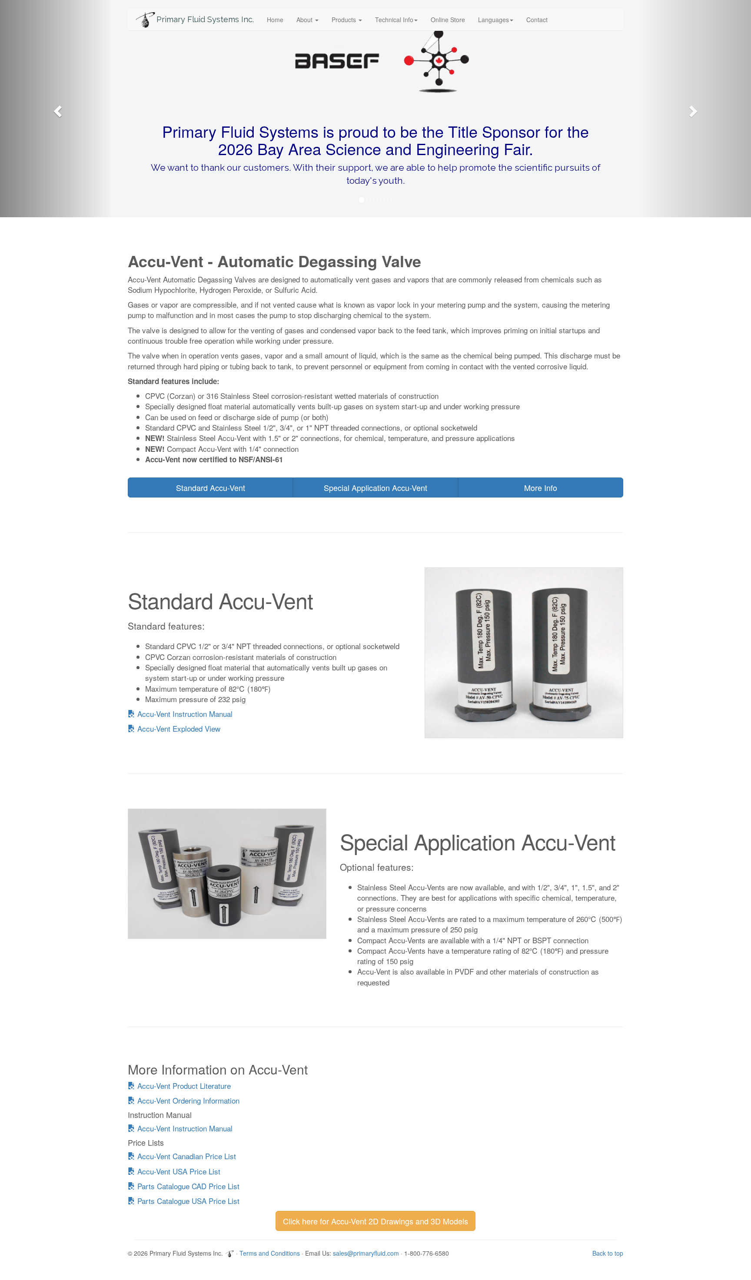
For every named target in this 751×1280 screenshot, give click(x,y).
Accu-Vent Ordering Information (187, 1100)
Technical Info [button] (394, 19)
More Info (540, 487)
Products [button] (345, 19)
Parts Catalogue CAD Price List (187, 1186)
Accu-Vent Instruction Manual (184, 713)
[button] (56, 108)
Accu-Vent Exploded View (177, 728)
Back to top (607, 1253)
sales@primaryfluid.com (366, 1253)
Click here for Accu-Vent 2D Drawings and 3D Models (375, 1221)
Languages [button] (493, 19)
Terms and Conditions (269, 1253)
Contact (537, 19)
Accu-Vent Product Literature (183, 1085)
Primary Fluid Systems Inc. (205, 19)
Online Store (448, 19)
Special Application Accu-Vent (375, 487)
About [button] (305, 19)
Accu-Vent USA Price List (177, 1171)
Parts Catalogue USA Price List (187, 1200)
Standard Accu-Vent (210, 487)
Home (275, 19)
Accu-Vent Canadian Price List (185, 1156)
